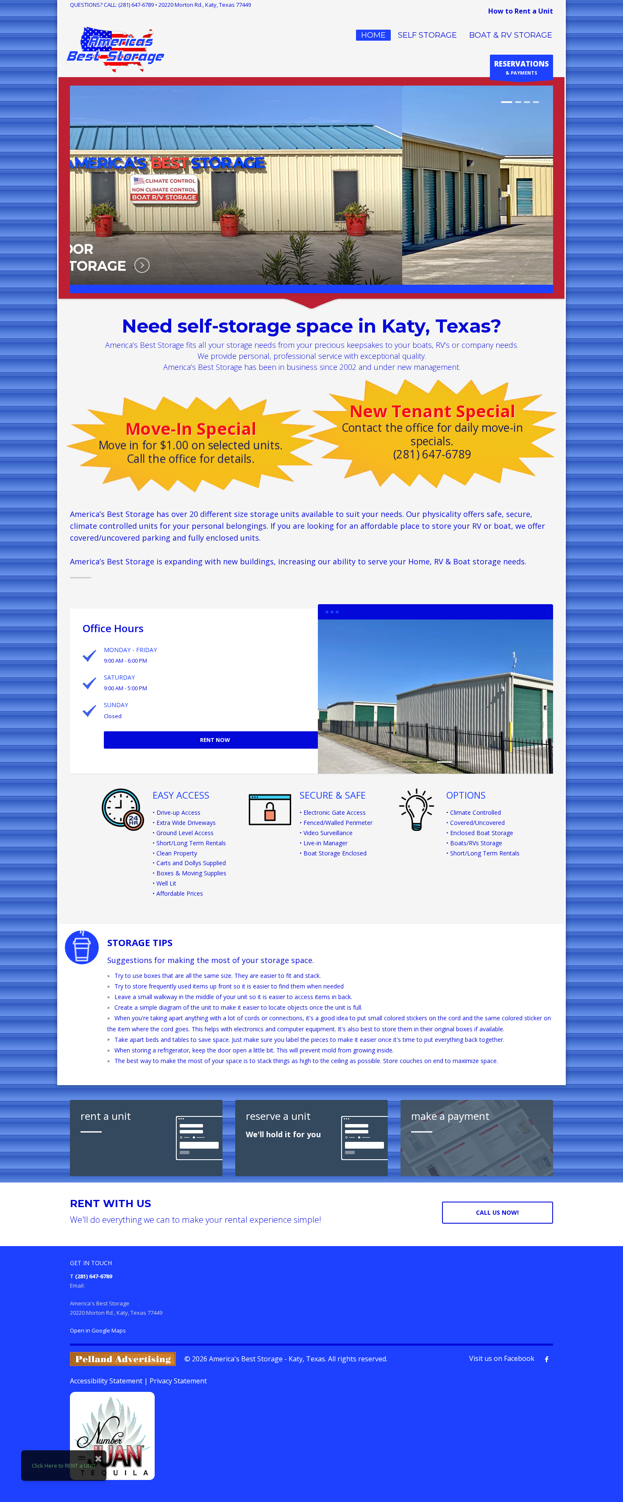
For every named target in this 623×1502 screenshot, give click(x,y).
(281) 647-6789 (136, 4)
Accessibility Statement (106, 1380)
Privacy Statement (178, 1380)
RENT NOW (215, 740)
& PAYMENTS (521, 67)
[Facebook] (546, 1359)
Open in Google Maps (98, 1330)
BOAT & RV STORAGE (510, 35)
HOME (373, 35)
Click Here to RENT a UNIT (64, 1465)
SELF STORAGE (427, 35)
